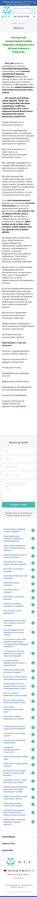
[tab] (18, 530)
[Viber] (5, 16)
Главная (14, 23)
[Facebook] (24, 862)
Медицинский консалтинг (13, 2)
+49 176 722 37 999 (21, 16)
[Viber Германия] (29, 871)
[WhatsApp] (3, 16)
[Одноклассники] (29, 862)
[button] (35, 3)
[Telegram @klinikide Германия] (32, 871)
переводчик (20, 406)
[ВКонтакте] (20, 862)
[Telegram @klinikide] (8, 16)
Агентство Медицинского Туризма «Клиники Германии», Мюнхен (19, 886)
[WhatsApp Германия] (27, 871)
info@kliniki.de (19, 878)
